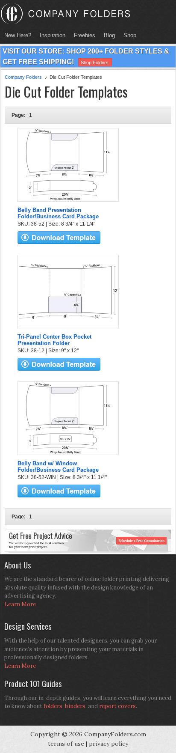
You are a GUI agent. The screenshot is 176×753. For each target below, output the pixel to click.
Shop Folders (95, 62)
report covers (117, 706)
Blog (109, 35)
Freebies (82, 35)
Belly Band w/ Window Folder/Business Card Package (58, 466)
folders (53, 706)
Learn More (20, 604)
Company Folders (23, 77)
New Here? (17, 35)
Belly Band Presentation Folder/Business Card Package (58, 213)
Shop (127, 35)
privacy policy (108, 743)
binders (75, 706)
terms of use (66, 743)
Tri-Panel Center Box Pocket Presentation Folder (54, 339)
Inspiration (52, 35)
